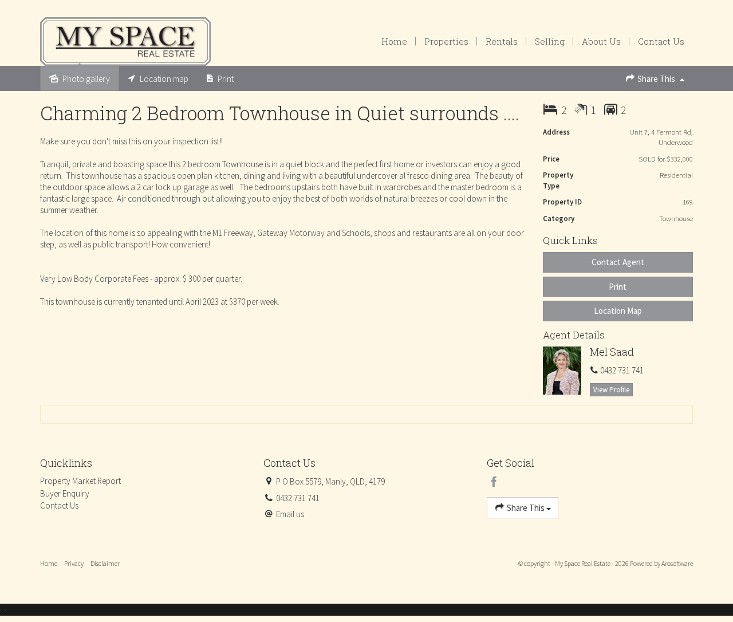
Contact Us (661, 41)
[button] (618, 287)
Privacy (74, 563)
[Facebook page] (494, 482)
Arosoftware (677, 563)
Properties (446, 41)
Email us (290, 514)
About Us (601, 41)
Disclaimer (105, 563)
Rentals (502, 41)
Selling (550, 41)
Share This (656, 78)
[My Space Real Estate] (125, 40)
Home (394, 41)
